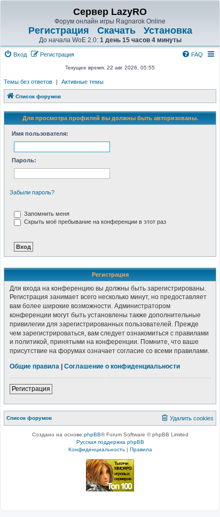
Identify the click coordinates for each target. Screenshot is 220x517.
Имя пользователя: (40, 133)
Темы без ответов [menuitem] (28, 82)
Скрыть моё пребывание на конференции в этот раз (94, 221)
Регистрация (58, 30)
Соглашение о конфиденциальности (122, 366)
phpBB (92, 434)
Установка (168, 30)
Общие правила (34, 366)
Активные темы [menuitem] (82, 82)
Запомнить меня (45, 213)
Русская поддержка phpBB (110, 442)
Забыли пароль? (32, 192)
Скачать (116, 30)
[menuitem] (15, 54)
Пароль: (24, 160)
